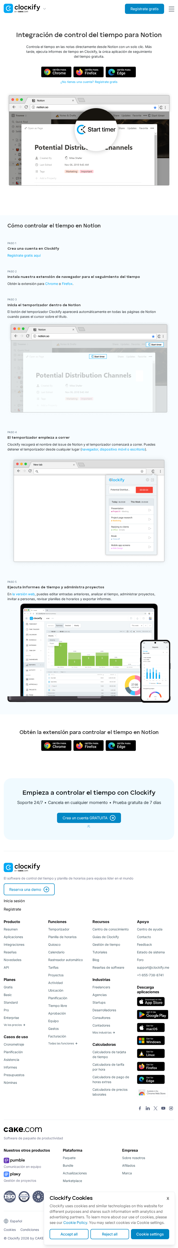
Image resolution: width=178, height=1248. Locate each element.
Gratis (8, 987)
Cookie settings (150, 1234)
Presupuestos (14, 1075)
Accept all (69, 1234)
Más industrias (101, 1032)
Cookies (10, 1230)
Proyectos (56, 975)
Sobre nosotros (133, 1158)
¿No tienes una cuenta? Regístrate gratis (89, 82)
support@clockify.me (153, 967)
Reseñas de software (108, 967)
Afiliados (128, 1165)
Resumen (11, 929)
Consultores (101, 1018)
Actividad (55, 983)
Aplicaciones (13, 937)
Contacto (144, 937)
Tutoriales (99, 952)
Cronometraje (14, 1044)
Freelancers (101, 987)
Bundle (68, 1165)
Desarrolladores (104, 1010)
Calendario (56, 952)
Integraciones (14, 944)
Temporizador (58, 929)
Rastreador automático (65, 960)
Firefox (67, 284)
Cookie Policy (75, 1222)
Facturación (57, 1036)
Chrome (51, 284)
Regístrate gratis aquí (24, 255)
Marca (127, 1173)
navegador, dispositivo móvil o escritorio (113, 449)
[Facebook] (140, 1108)
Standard (11, 1002)
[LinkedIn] (148, 1108)
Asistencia (11, 1060)
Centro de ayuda (149, 929)
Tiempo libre (57, 1006)
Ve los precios (13, 1025)
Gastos (53, 1029)
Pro (6, 1010)
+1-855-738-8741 (150, 975)
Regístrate (12, 909)
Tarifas (53, 967)
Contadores (101, 1025)
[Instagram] (171, 1108)
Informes (10, 1067)
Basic (8, 995)
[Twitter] (156, 1108)
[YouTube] (163, 1108)
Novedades (12, 960)
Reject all (110, 1234)
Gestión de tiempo (106, 944)
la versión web (23, 594)
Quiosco (54, 944)
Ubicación (55, 990)
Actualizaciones (75, 1173)
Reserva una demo (25, 889)
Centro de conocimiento (110, 929)
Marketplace (72, 1181)
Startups (98, 1002)
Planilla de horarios (62, 937)
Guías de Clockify (105, 937)
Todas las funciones (61, 1043)
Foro (140, 960)
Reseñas (10, 952)
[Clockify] (22, 873)
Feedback (144, 944)
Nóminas (10, 1082)
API (6, 967)
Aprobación (57, 1013)
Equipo (53, 1021)
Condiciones (29, 1230)
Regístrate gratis (144, 8)
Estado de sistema (151, 952)
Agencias (99, 995)
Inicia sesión (14, 900)
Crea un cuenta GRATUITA (85, 818)
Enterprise (11, 1018)
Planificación (13, 1052)
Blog (95, 960)
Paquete (69, 1158)
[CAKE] (23, 1133)
